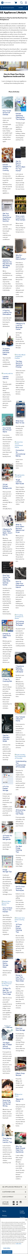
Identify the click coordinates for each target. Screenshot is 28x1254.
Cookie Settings (6, 1248)
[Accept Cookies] (26, 1220)
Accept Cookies (7, 1252)
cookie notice (18, 1243)
